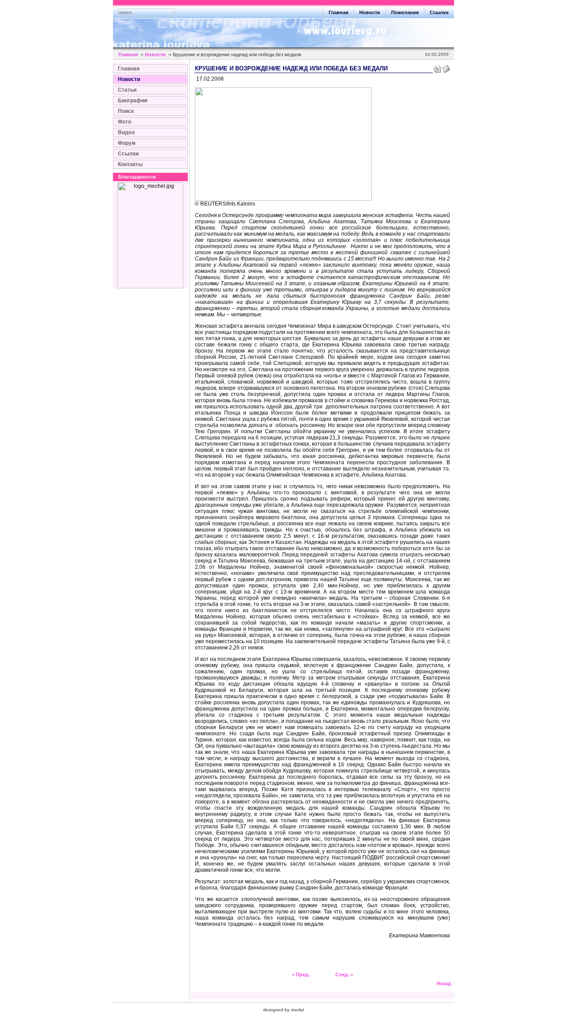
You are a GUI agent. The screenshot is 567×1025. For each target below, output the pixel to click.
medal (297, 1009)
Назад (444, 983)
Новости (369, 12)
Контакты (130, 164)
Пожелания (405, 12)
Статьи (127, 90)
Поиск (126, 111)
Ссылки (439, 12)
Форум (127, 143)
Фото (124, 122)
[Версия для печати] (437, 67)
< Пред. (301, 974)
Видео (126, 132)
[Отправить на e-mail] (446, 67)
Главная (338, 12)
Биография (133, 100)
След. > (344, 974)
